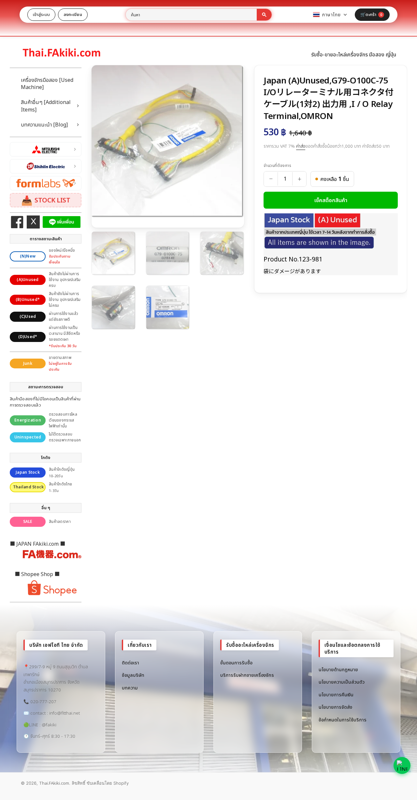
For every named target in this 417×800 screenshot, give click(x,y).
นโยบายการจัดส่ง (335, 707)
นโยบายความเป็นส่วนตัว (342, 682)
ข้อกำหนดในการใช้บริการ (343, 720)
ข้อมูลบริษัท (133, 675)
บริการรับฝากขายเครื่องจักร (247, 675)
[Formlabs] (45, 183)
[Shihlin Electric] (45, 166)
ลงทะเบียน (73, 14)
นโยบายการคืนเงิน (336, 694)
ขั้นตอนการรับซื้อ (236, 662)
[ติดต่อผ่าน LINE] (402, 765)
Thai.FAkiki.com (54, 783)
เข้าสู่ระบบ (41, 14)
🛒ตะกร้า (371, 14)
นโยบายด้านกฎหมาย (338, 669)
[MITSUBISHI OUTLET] (45, 149)
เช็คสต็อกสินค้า (330, 200)
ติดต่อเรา (130, 662)
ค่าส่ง (300, 146)
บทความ (130, 688)
